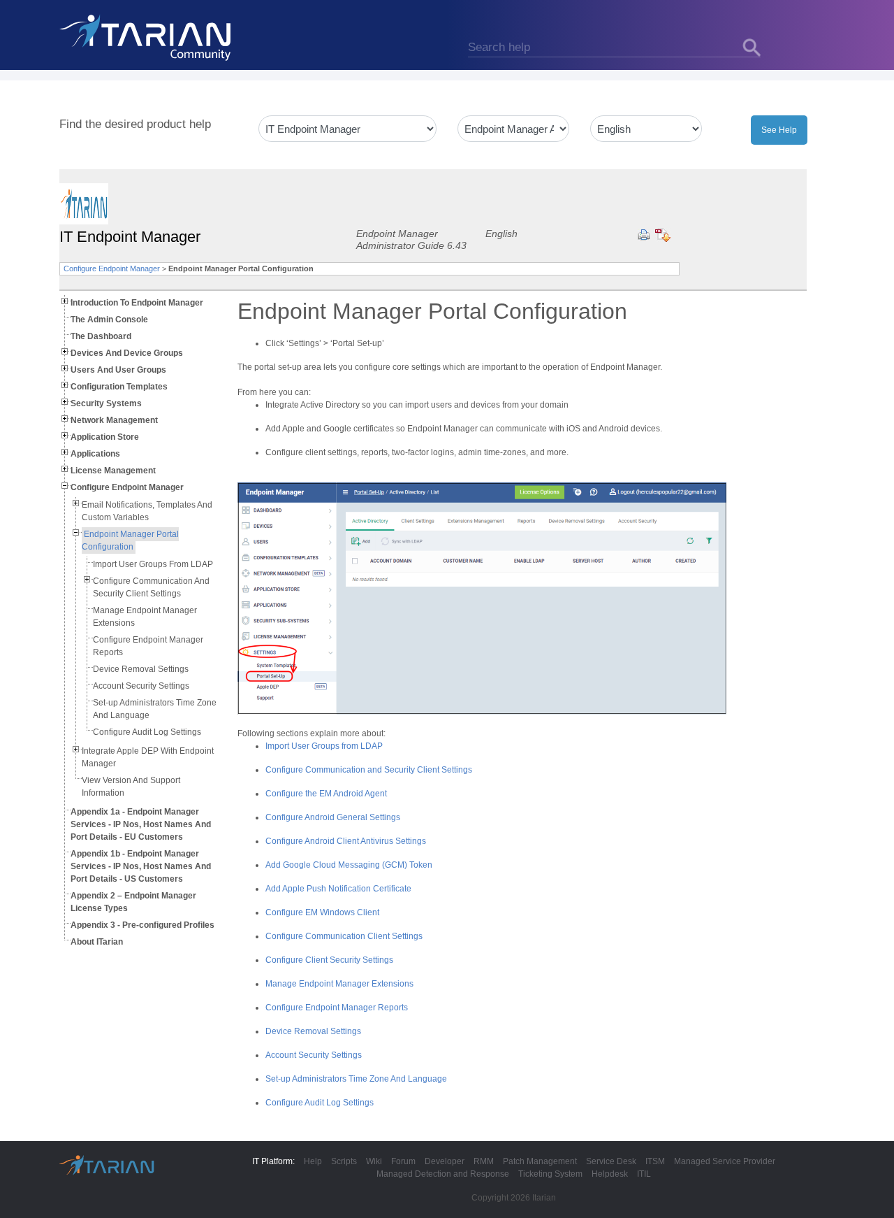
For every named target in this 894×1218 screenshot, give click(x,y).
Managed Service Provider (724, 1161)
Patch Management (540, 1161)
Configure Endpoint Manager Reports (336, 1007)
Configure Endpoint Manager (112, 268)
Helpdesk (610, 1174)
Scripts (344, 1161)
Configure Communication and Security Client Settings (368, 770)
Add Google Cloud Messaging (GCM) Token (348, 865)
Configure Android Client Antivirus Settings (345, 841)
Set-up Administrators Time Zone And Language (356, 1079)
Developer (444, 1161)
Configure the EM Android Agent (326, 793)
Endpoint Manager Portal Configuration (130, 540)
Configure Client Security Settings (329, 960)
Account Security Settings (141, 686)
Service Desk (611, 1161)
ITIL (644, 1174)
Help (313, 1161)
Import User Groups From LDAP (153, 564)
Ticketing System (550, 1174)
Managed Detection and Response (442, 1174)
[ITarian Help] (146, 37)
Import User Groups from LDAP (324, 746)
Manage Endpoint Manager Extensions (339, 984)
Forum (403, 1161)
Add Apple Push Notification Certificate (338, 889)
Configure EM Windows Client (322, 912)
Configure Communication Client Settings (344, 936)
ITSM (655, 1161)
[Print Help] (644, 235)
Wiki (374, 1161)
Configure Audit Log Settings (147, 732)
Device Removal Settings (141, 669)
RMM (484, 1161)
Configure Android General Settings (332, 817)
